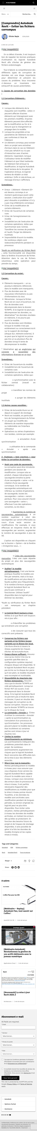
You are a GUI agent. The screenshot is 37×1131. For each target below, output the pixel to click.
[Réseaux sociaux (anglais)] (6, 1116)
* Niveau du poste (7, 1042)
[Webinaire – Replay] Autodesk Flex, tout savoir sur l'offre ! (18, 911)
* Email (4, 1024)
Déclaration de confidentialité (17, 1063)
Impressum (25, 1128)
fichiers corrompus (21, 847)
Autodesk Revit (12, 852)
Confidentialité (5, 1123)
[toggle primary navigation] (4, 3)
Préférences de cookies (16, 1123)
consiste (5, 352)
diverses (17, 354)
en (23, 354)
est (16, 349)
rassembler (23, 352)
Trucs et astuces (25, 852)
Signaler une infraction (22, 1124)
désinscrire (27, 1073)
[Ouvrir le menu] (4, 8)
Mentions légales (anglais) (22, 1126)
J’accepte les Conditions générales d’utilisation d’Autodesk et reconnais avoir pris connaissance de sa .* (19, 1063)
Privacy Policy (12, 1084)
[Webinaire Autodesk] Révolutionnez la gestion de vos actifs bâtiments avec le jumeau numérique (17, 953)
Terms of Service (26, 1084)
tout (29, 354)
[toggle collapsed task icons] (30, 2)
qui (34, 349)
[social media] (6, 1115)
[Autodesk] (11, 2)
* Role (3, 1051)
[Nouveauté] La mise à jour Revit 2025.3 (17, 993)
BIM (11, 847)
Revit (3, 852)
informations (7, 354)
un (20, 349)
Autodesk (5, 847)
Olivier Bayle (14, 36)
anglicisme (27, 349)
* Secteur (4, 1033)
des (33, 352)
